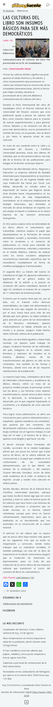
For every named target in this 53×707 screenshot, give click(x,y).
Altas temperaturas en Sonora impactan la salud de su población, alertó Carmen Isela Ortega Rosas (24, 642)
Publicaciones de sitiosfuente (17, 603)
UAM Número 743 (25, 577)
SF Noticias (8, 10)
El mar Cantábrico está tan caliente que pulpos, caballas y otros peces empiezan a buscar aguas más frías (24, 654)
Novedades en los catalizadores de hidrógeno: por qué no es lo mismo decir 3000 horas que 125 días (26, 675)
